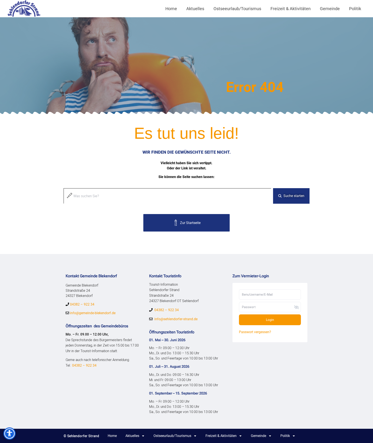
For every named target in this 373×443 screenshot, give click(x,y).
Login (270, 320)
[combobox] (167, 196)
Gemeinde (330, 8)
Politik (355, 8)
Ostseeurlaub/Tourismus (237, 8)
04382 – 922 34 (82, 304)
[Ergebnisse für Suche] (167, 206)
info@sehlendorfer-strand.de (176, 319)
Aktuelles (195, 8)
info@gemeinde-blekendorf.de (92, 313)
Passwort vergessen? (255, 332)
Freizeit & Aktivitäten (290, 8)
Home (171, 8)
